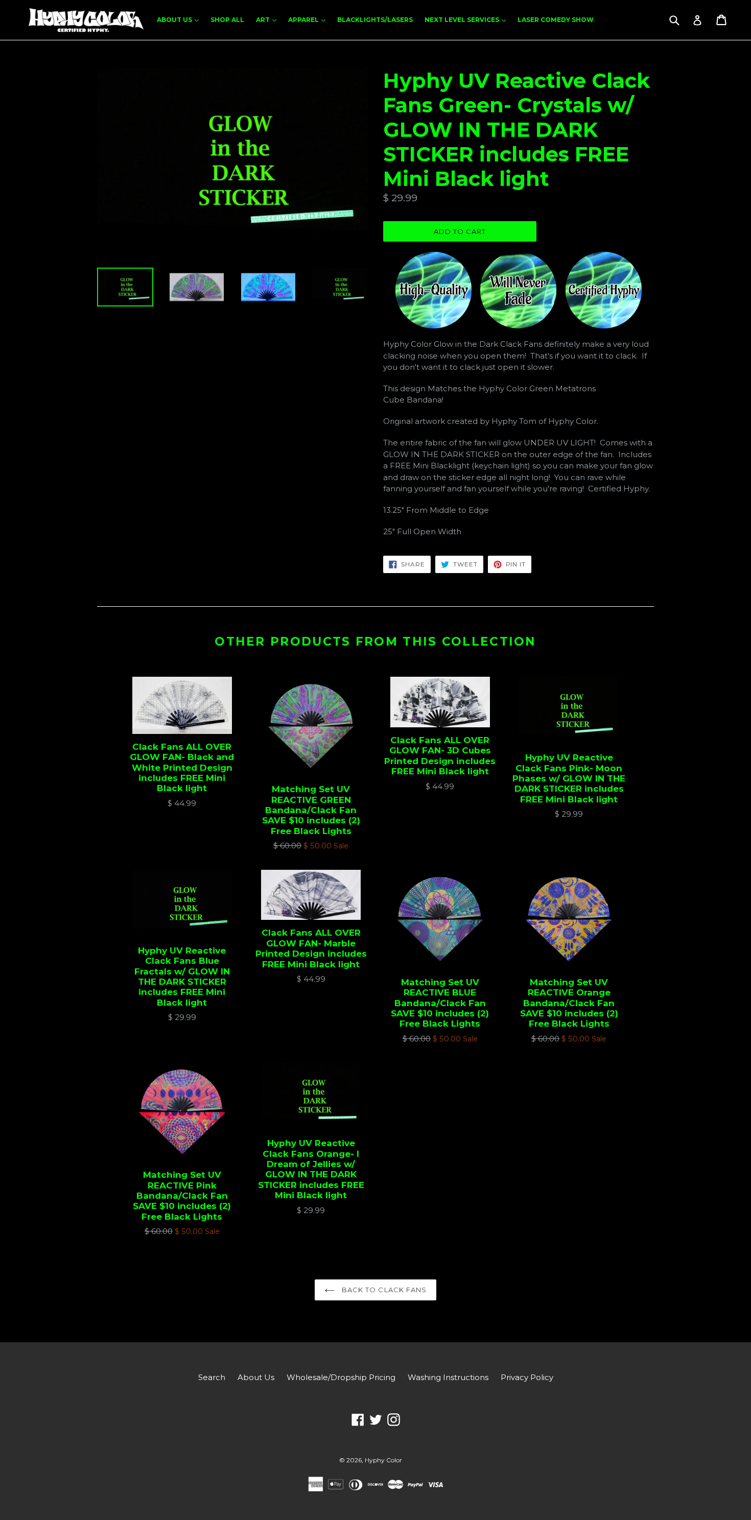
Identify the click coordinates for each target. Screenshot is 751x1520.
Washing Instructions (448, 1377)
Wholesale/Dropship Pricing (341, 1377)
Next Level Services (468, 19)
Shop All (227, 19)
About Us (180, 19)
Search (211, 1377)
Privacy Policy (527, 1377)
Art (268, 19)
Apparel (309, 19)
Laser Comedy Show (556, 19)
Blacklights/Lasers (375, 19)
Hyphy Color (383, 1460)
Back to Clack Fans (383, 1290)
